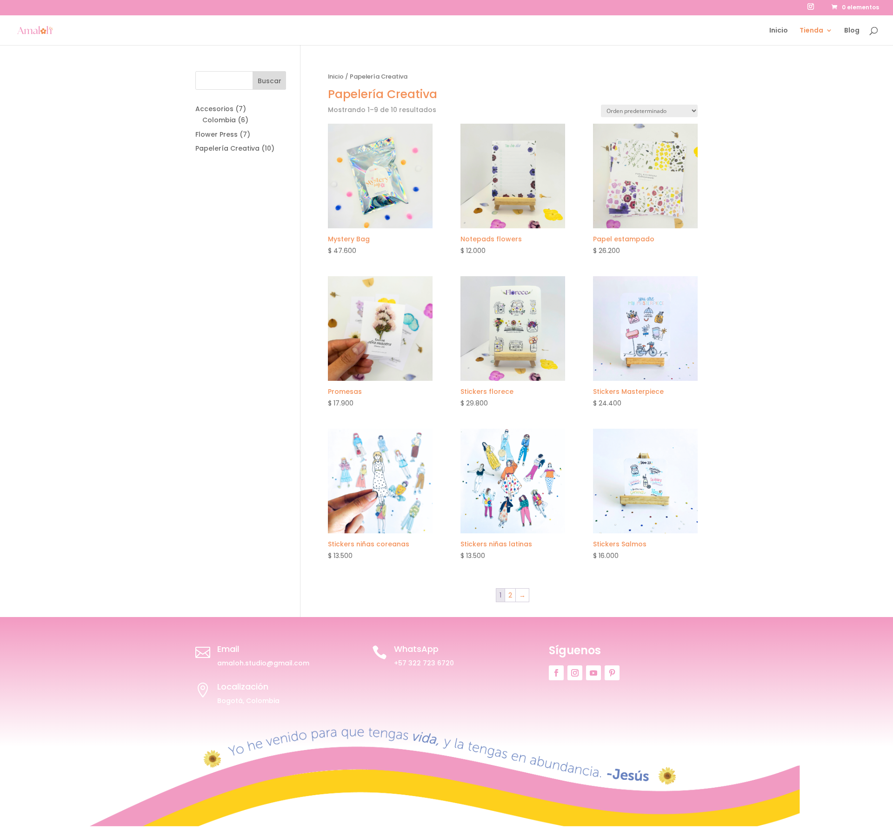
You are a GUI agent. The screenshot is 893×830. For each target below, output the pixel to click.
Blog (852, 31)
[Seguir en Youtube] (593, 672)
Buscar (269, 81)
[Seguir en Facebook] (556, 672)
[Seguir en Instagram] (574, 672)
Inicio (778, 31)
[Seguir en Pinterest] (612, 672)
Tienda (811, 31)
